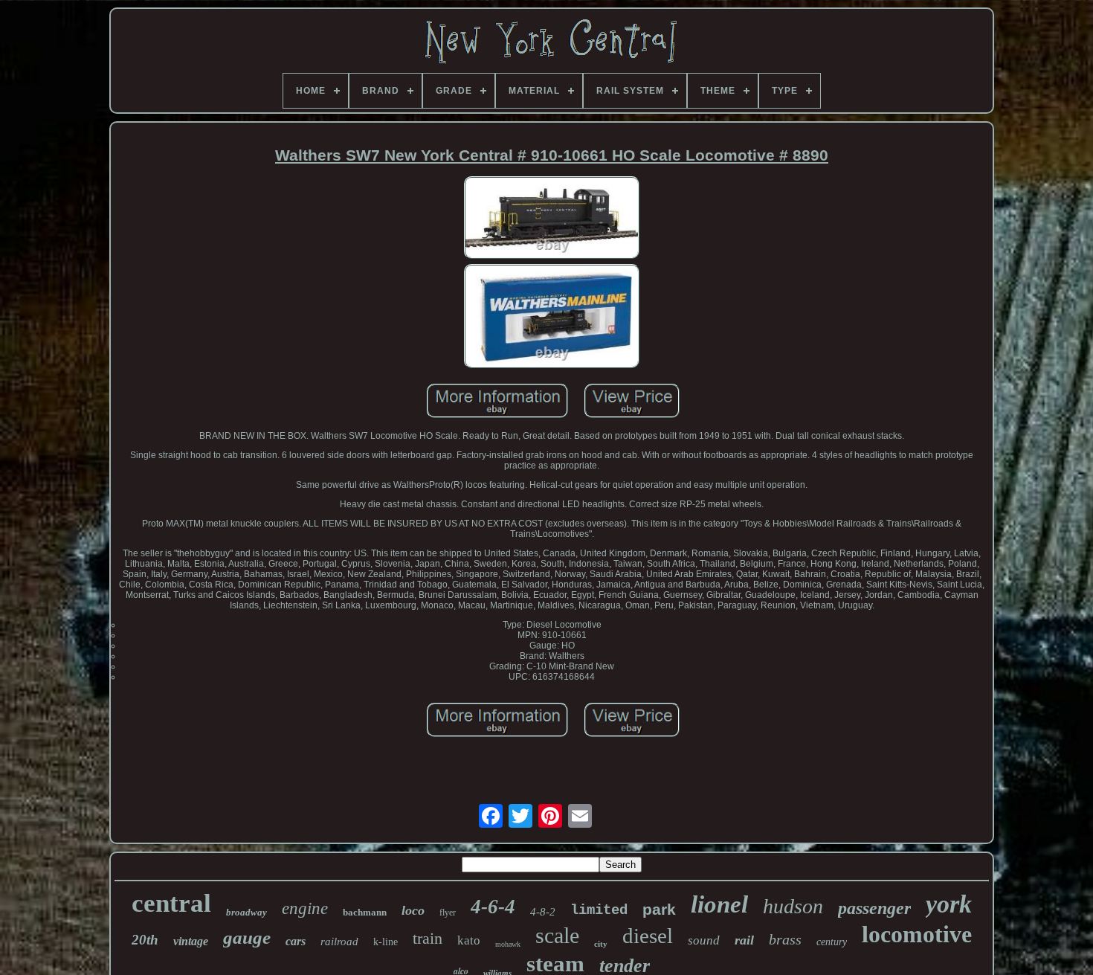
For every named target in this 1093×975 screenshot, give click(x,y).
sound (704, 940)
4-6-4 (493, 906)
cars (296, 941)
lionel (719, 904)
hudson (793, 906)
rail (744, 940)
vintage (190, 941)
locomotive (917, 934)
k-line (385, 941)
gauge (247, 937)
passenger (874, 908)
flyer (447, 912)
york (949, 904)
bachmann (365, 912)
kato (468, 940)
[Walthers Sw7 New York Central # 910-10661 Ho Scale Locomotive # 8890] (552, 219)
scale (557, 935)
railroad (339, 941)
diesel (647, 935)
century (831, 941)
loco (413, 910)
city (600, 943)
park (659, 909)
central (171, 903)
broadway (246, 912)
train (427, 938)
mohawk (507, 944)
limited (599, 910)
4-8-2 (542, 912)
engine (305, 908)
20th (145, 939)
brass (785, 939)
